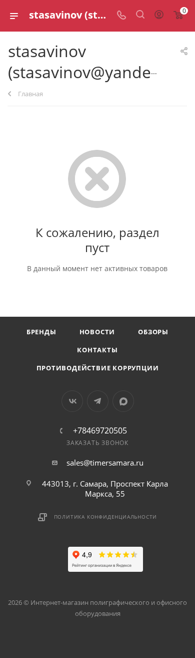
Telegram (97, 401)
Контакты (97, 349)
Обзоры (153, 331)
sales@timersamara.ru (105, 463)
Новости (98, 331)
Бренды (41, 331)
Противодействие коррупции (97, 367)
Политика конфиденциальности (106, 516)
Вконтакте (72, 401)
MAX (123, 401)
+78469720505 (100, 430)
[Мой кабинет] (159, 16)
